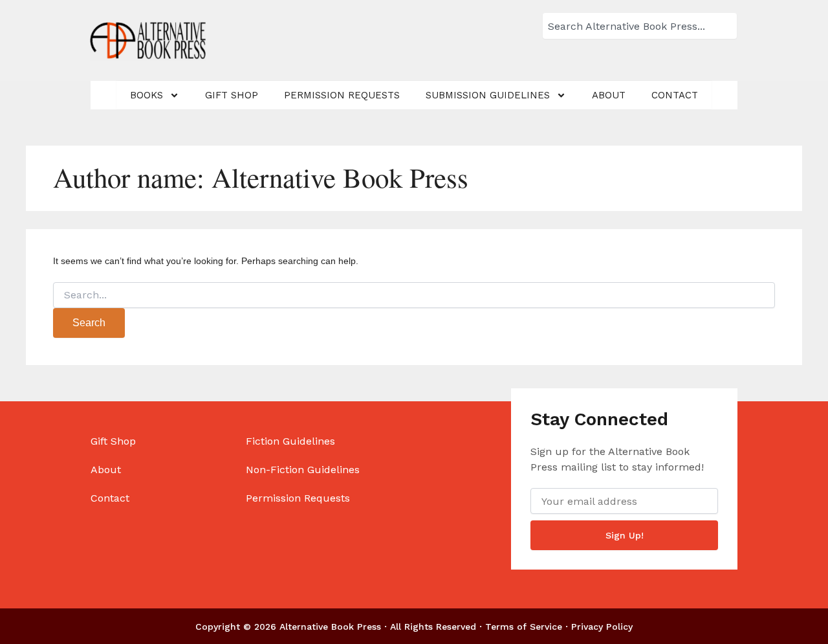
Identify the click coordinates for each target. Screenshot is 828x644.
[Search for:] (414, 295)
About (609, 95)
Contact (674, 95)
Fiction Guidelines (290, 441)
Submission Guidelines (488, 95)
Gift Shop (231, 95)
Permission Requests (342, 95)
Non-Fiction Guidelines (303, 469)
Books (146, 95)
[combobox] (640, 26)
